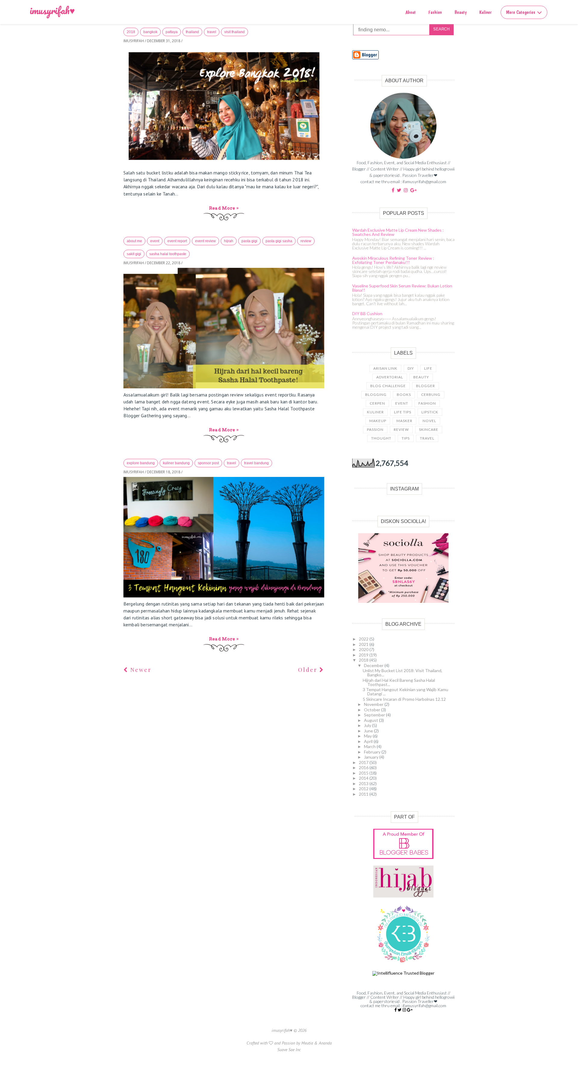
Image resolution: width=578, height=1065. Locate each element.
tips (406, 438)
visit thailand (234, 32)
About (411, 12)
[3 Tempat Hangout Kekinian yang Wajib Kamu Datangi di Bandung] (223, 537)
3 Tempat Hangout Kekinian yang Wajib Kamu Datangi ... (405, 691)
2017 (364, 762)
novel (429, 420)
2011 (364, 794)
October (372, 709)
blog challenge (388, 386)
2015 (364, 772)
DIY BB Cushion (367, 313)
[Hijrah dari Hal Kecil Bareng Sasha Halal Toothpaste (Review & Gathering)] (223, 328)
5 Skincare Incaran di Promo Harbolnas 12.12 (404, 699)
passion (375, 429)
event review (205, 241)
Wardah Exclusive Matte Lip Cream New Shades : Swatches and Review (398, 232)
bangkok (150, 32)
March (370, 746)
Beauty (461, 12)
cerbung (430, 394)
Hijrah (228, 241)
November (374, 704)
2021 (364, 644)
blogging (376, 394)
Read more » (224, 208)
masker (404, 420)
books (404, 394)
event (154, 241)
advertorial (389, 377)
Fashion (435, 12)
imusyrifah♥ (52, 10)
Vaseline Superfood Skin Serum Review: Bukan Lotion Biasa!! (402, 288)
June (369, 730)
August (371, 720)
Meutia (307, 1043)
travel (211, 32)
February (372, 751)
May (368, 735)
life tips (402, 412)
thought (381, 438)
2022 (364, 638)
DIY (411, 368)
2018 (131, 32)
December (374, 665)
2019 (364, 654)
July (368, 725)
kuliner (375, 412)
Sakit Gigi (134, 254)
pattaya (172, 32)
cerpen (377, 403)
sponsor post (208, 463)
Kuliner (485, 12)
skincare (428, 429)
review (305, 241)
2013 (364, 783)
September (375, 714)
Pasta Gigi (249, 241)
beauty (421, 377)
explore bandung (141, 463)
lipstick (429, 412)
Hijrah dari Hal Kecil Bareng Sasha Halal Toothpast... (399, 682)
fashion (427, 403)
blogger (425, 386)
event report (177, 241)
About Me (134, 241)
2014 (364, 778)
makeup (377, 420)
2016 (364, 767)
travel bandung (256, 463)
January (371, 757)
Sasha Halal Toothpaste (167, 254)
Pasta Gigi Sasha (279, 241)
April (369, 741)
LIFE (428, 368)
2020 (364, 649)
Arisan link (385, 368)
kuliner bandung (176, 463)
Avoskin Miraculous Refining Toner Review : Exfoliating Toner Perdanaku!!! (393, 260)
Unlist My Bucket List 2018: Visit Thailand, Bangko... (402, 672)
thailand (192, 32)
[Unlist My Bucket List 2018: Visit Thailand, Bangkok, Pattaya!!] (223, 106)
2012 (364, 788)
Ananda (325, 1043)
